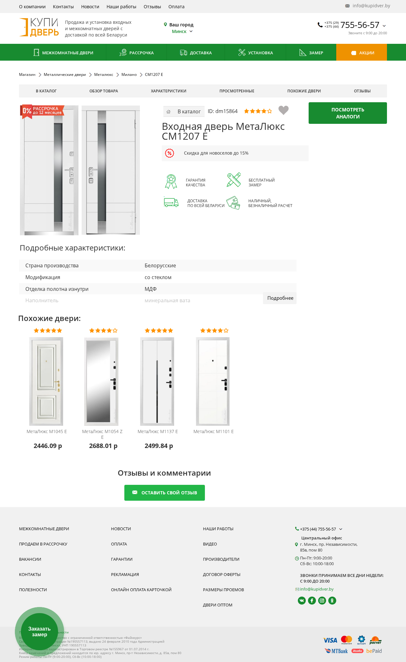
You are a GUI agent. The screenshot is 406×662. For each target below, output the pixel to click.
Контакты (63, 6)
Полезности (33, 589)
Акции (366, 53)
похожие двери (304, 91)
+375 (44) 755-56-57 (318, 529)
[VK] (299, 601)
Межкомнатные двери (67, 53)
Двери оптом (217, 605)
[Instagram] (319, 601)
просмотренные (236, 91)
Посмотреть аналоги (347, 113)
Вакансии (30, 559)
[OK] (329, 601)
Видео (210, 544)
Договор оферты (221, 574)
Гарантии (122, 559)
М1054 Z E (102, 434)
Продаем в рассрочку (43, 544)
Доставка (200, 53)
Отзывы (152, 6)
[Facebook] (309, 601)
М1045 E (47, 431)
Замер (315, 53)
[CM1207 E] (80, 169)
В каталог (46, 91)
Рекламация (125, 574)
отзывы (362, 91)
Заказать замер (39, 631)
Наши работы (121, 6)
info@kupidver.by (369, 6)
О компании (32, 6)
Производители (221, 559)
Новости (90, 6)
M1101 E (213, 431)
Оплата (176, 6)
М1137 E (158, 431)
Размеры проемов (223, 589)
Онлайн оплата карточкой (141, 589)
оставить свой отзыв (169, 493)
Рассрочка (141, 53)
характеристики (169, 91)
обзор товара (103, 91)
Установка (260, 53)
